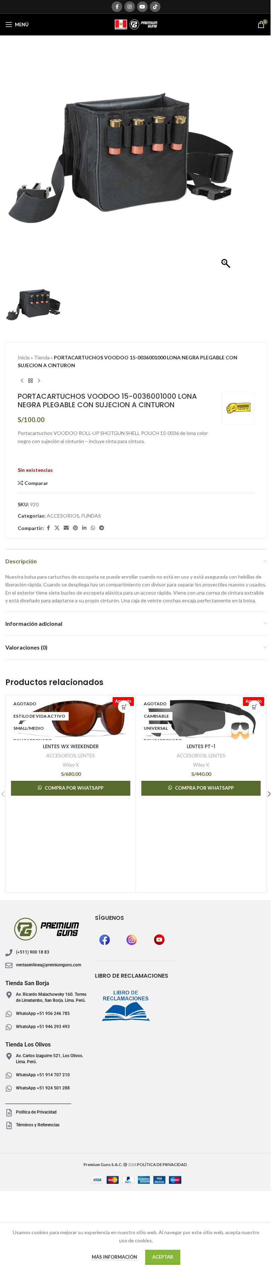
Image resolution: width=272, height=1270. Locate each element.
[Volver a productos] (30, 380)
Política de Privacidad (36, 1112)
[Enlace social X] (57, 528)
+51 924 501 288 (53, 1088)
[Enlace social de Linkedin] (84, 528)
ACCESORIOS (63, 516)
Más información (115, 1257)
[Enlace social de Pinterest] (75, 528)
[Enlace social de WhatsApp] (93, 528)
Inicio (24, 357)
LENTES (86, 755)
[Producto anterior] (22, 380)
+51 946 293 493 (53, 1026)
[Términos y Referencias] (8, 1125)
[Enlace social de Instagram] (129, 6)
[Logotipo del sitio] (136, 24)
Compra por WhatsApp (74, 788)
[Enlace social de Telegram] (101, 528)
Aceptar (162, 1257)
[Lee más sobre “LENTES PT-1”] (254, 707)
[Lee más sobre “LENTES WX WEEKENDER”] (124, 707)
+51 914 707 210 (53, 1074)
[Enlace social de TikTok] (155, 6)
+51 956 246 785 (53, 1013)
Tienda (42, 357)
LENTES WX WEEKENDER (71, 746)
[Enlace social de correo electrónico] (66, 528)
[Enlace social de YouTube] (142, 6)
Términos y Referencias (38, 1124)
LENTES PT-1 (201, 746)
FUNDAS (91, 516)
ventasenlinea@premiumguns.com (48, 964)
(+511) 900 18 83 (32, 952)
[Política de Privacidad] (8, 1112)
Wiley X (71, 765)
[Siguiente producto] (39, 380)
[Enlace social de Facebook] (117, 6)
